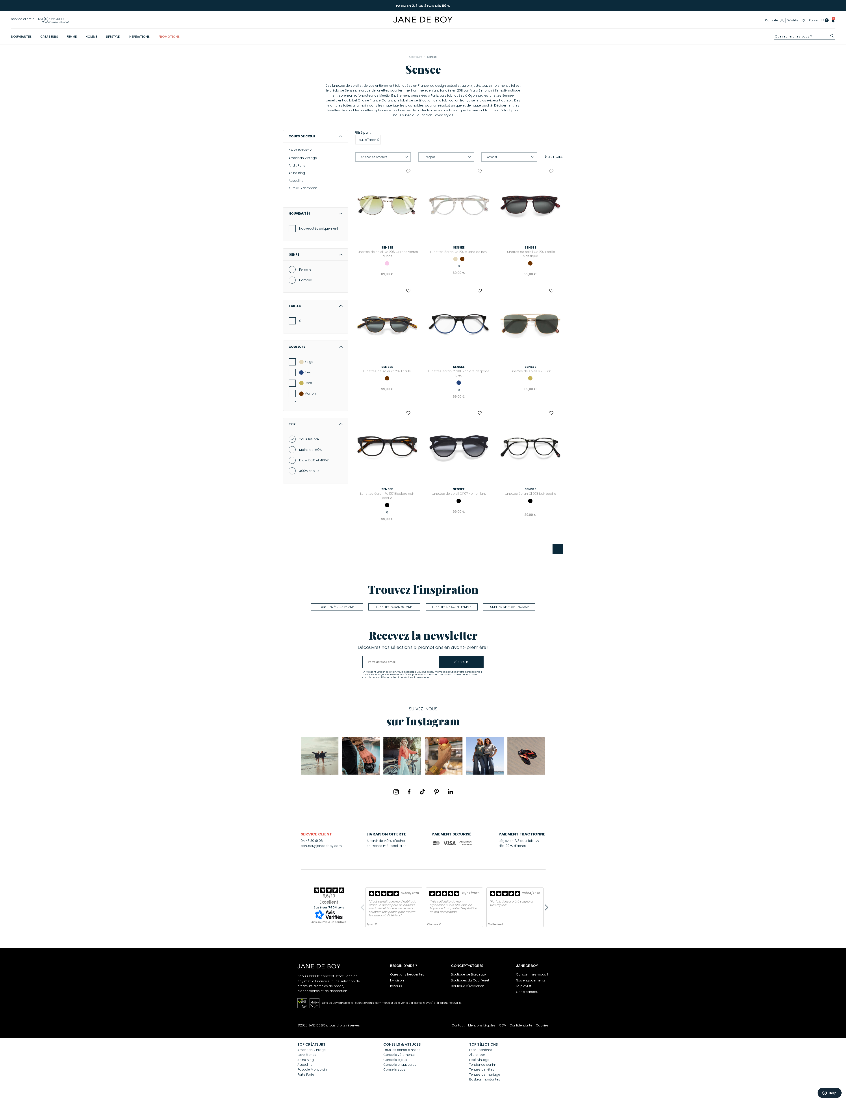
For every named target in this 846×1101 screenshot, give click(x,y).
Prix (292, 424)
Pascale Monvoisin (312, 1069)
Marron (310, 393)
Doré (308, 383)
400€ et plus (309, 471)
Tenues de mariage (484, 1074)
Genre (294, 254)
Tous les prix (309, 439)
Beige (308, 362)
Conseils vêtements (399, 1054)
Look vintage (479, 1060)
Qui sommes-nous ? (532, 974)
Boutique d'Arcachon (467, 986)
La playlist (523, 986)
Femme (305, 269)
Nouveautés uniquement (318, 228)
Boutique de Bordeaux (468, 974)
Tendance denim (482, 1064)
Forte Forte (305, 1074)
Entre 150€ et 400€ (314, 460)
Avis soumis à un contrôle (328, 922)
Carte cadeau (527, 992)
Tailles (295, 306)
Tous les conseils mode (402, 1050)
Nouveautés (299, 213)
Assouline (296, 180)
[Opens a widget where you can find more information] (829, 1093)
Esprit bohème (480, 1050)
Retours (396, 986)
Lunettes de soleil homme (509, 607)
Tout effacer (368, 139)
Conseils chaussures (399, 1064)
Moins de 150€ (310, 450)
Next (545, 907)
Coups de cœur (302, 136)
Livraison (397, 980)
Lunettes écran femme (337, 607)
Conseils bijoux (395, 1060)
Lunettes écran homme (394, 607)
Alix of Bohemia (300, 150)
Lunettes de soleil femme (451, 607)
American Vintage (303, 158)
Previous (363, 907)
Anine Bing (297, 173)
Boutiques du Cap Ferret (470, 980)
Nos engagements (530, 980)
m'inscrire (461, 662)
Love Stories (306, 1054)
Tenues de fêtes (481, 1069)
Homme (305, 280)
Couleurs (297, 347)
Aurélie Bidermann (303, 188)
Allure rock (477, 1054)
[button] (832, 20)
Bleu (307, 372)
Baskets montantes (484, 1079)
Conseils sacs (394, 1069)
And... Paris (297, 165)
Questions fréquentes (407, 974)
